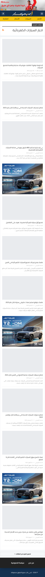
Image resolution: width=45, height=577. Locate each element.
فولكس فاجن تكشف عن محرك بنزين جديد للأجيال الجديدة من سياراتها (24, 533)
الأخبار (39, 18)
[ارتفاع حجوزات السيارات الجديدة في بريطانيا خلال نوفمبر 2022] (22, 400)
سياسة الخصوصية (17, 562)
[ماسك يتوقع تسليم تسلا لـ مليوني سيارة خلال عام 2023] (22, 288)
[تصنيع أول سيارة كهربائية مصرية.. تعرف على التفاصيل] (22, 208)
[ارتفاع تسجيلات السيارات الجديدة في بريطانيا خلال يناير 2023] (22, 93)
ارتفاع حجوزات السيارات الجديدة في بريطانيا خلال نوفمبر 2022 (24, 416)
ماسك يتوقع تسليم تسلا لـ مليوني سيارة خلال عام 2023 (24, 302)
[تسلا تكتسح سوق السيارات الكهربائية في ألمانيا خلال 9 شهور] (22, 443)
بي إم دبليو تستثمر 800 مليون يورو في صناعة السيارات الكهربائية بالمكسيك (24, 148)
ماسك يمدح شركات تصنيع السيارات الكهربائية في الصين (24, 262)
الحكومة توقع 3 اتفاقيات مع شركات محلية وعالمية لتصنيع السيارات (23, 66)
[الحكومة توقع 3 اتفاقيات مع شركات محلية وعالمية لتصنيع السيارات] (22, 51)
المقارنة (5, 18)
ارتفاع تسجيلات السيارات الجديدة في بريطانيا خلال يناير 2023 (23, 107)
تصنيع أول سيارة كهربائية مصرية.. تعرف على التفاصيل (24, 222)
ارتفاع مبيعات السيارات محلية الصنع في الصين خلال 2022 (24, 374)
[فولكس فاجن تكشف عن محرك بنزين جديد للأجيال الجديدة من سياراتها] (22, 517)
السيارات (28, 18)
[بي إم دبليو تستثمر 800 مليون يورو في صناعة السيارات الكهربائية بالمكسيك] (22, 133)
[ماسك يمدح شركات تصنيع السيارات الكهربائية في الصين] (22, 248)
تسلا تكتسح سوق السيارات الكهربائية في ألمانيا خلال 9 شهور (24, 458)
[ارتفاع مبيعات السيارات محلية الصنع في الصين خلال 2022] (22, 360)
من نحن (31, 562)
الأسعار (16, 18)
